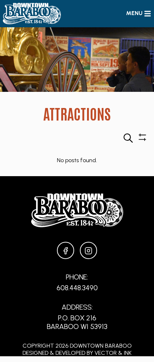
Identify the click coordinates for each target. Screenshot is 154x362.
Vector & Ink (113, 352)
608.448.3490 (77, 287)
